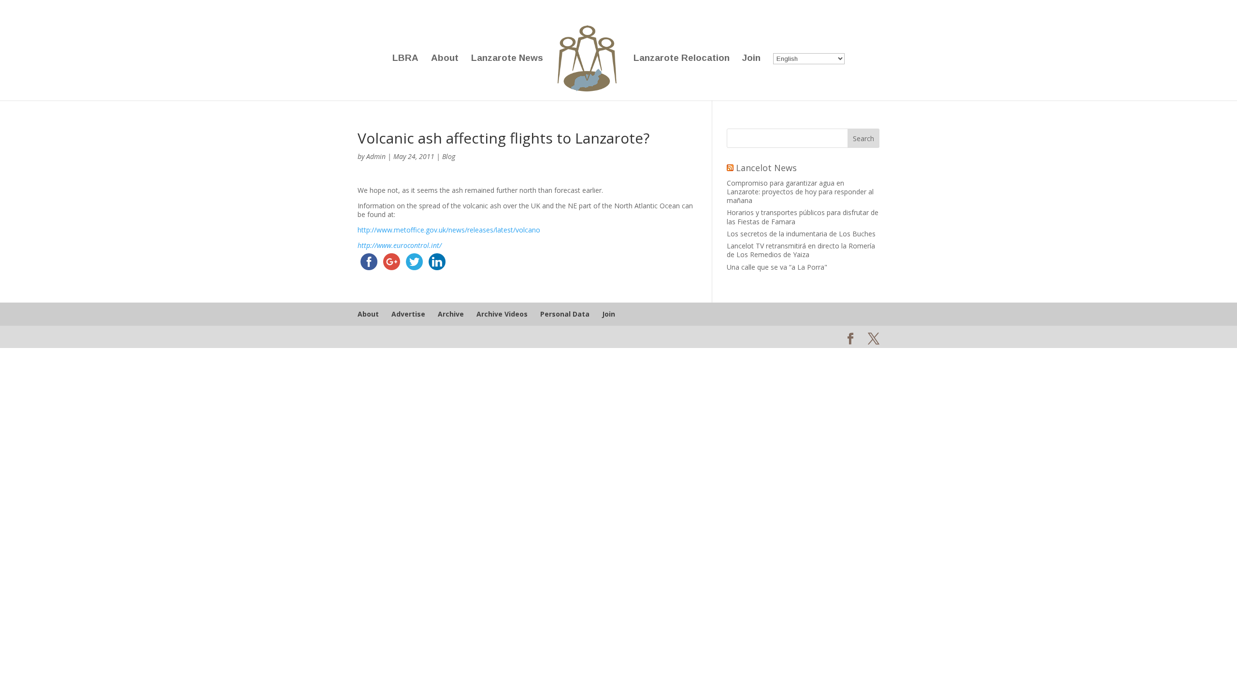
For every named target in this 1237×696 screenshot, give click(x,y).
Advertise (408, 314)
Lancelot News (766, 168)
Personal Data (565, 314)
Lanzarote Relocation (681, 59)
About (445, 59)
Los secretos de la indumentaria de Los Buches (801, 233)
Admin (376, 156)
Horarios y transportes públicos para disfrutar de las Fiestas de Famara (802, 217)
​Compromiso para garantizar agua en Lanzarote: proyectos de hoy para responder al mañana (800, 191)
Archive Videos (502, 314)
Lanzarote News (507, 59)
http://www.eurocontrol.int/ (400, 245)
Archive (451, 314)
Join (751, 59)
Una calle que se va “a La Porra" (777, 267)
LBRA (405, 59)
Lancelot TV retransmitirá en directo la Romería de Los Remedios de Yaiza (801, 250)
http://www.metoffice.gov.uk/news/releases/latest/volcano (449, 229)
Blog (448, 156)
